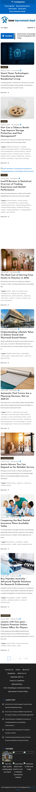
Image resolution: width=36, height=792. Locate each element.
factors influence (17, 296)
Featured (4, 67)
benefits (23, 147)
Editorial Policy (17, 684)
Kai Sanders (16, 70)
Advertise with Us (16, 677)
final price (27, 296)
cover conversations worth (17, 417)
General (4, 121)
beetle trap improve (13, 147)
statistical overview (23, 207)
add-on (9, 412)
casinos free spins (22, 643)
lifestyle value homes (13, 353)
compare (4, 417)
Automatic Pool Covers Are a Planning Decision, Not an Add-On (16, 396)
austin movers (11, 483)
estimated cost (6, 296)
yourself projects (23, 6)
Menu (6, 28)
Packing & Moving (7, 458)
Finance (4, 175)
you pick (23, 9)
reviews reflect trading (8, 207)
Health (14, 544)
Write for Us (22, 673)
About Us (25, 670)
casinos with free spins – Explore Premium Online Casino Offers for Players (14, 625)
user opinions (10, 212)
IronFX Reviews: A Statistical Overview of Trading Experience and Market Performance (18, 722)
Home (18, 670)
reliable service (6, 485)
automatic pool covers (20, 412)
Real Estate (8, 300)
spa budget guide (7, 424)
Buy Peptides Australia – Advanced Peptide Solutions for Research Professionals (16, 582)
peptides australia (14, 600)
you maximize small (18, 11)
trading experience (13, 210)
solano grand (5, 356)
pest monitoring (19, 151)
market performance (8, 205)
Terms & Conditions (17, 681)
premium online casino (8, 646)
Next (26, 658)
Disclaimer (11, 673)
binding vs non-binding (18, 293)
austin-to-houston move (20, 291)
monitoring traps (25, 149)
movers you (27, 483)
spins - (19, 646)
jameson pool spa (17, 419)
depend (19, 483)
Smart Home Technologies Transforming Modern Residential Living (14, 76)
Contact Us (9, 670)
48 (20, 658)
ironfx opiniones (13, 203)
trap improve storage (22, 158)
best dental (10, 542)
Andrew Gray (15, 461)
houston (11, 298)
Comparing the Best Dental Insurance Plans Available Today (15, 523)
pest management (7, 151)
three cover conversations (22, 424)
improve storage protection (10, 149)
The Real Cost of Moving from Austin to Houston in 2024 (17, 731)
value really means (17, 356)
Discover (4, 92)
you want (13, 9)
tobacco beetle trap (17, 156)
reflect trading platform (23, 205)
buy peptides (10, 598)
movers (18, 298)
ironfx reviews (23, 203)
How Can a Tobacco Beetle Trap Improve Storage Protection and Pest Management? (19, 713)
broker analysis (11, 200)
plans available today (25, 544)
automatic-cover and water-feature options (15, 414)
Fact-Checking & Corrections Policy (17, 688)
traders (3, 210)
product (28, 421)
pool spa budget (19, 421)
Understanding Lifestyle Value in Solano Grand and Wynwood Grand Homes (17, 335)
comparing (18, 542)
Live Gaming (5, 615)
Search (30, 28)
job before (27, 419)
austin (8, 291)
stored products (18, 154)
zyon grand (10, 6)
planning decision (7, 421)
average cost (5, 293)
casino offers (10, 643)
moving (24, 298)
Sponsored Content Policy (18, 691)
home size (4, 298)
